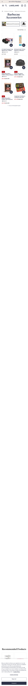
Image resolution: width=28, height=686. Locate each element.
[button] (3, 1)
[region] (14, 672)
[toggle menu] (3, 5)
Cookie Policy (16, 671)
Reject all (14, 679)
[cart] (25, 5)
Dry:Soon (18, 1)
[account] (22, 5)
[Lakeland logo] (14, 5)
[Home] (2, 11)
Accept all (14, 683)
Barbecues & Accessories (21, 11)
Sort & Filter (21, 29)
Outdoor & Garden (8, 11)
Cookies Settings (14, 674)
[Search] (6, 5)
